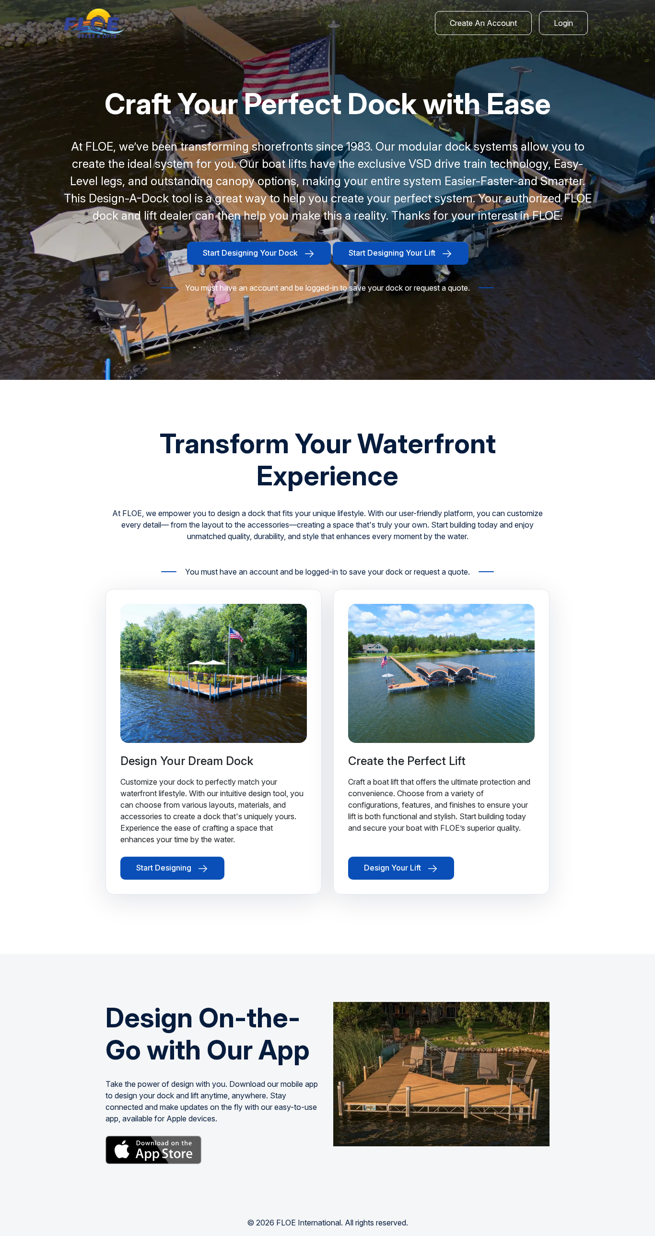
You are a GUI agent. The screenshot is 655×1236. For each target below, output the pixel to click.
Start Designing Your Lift (393, 253)
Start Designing (164, 868)
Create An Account (483, 23)
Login (563, 23)
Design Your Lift (393, 868)
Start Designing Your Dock (251, 253)
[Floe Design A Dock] (93, 23)
